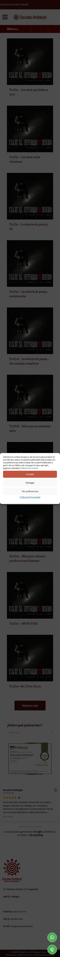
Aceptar (30, 474)
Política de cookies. (29, 468)
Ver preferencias (30, 491)
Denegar (30, 482)
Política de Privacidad (30, 497)
